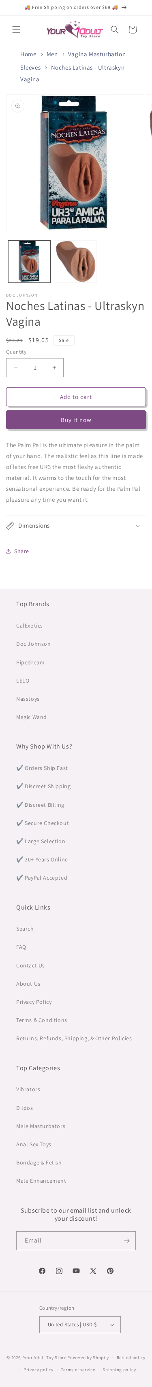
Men (52, 54)
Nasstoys (28, 698)
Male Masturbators (40, 1126)
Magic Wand (31, 717)
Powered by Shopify (88, 1357)
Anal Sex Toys (33, 1144)
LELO (22, 680)
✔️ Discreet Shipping (43, 786)
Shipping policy (119, 1369)
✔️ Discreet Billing (40, 804)
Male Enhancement (41, 1180)
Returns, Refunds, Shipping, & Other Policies (74, 1038)
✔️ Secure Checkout (42, 823)
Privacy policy (39, 1369)
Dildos (24, 1107)
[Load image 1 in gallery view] (29, 261)
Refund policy (131, 1357)
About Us (28, 983)
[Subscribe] (126, 1240)
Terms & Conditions (41, 1020)
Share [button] (21, 551)
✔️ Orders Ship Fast (42, 768)
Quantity (16, 351)
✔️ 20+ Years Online (42, 859)
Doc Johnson (33, 643)
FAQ (21, 946)
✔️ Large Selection (40, 841)
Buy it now (76, 420)
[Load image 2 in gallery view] (76, 261)
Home (28, 54)
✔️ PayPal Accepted (41, 877)
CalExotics (29, 625)
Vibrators (28, 1089)
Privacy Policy (33, 1001)
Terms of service (78, 1369)
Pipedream (30, 662)
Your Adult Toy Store (44, 1357)
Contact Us (30, 965)
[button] (16, 29)
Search (25, 928)
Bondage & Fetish (39, 1162)
